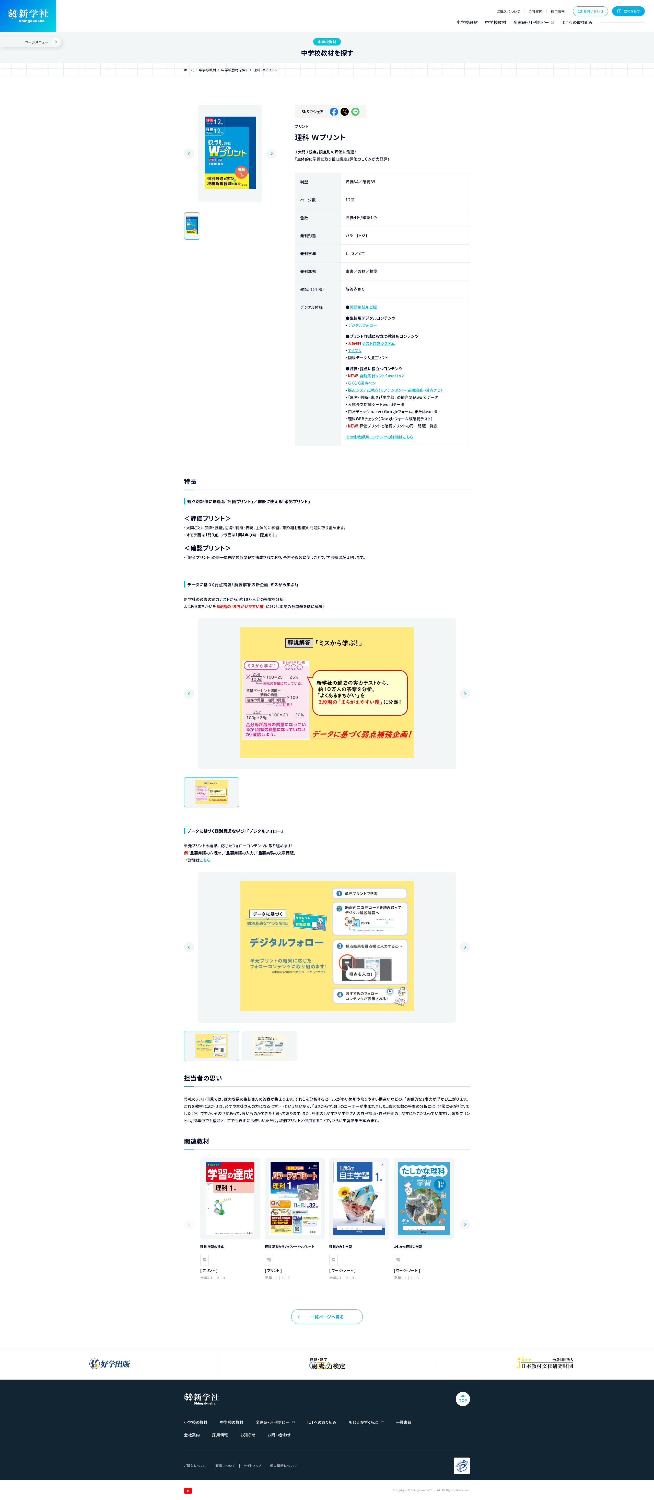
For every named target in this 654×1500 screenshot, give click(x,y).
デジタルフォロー (362, 325)
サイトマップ (253, 1465)
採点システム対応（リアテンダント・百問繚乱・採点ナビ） (395, 390)
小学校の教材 (196, 1422)
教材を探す (632, 11)
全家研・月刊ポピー (531, 22)
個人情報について (283, 1465)
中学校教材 (495, 22)
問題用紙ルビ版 (363, 307)
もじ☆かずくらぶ (363, 1422)
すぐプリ (354, 350)
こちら (205, 860)
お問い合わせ (593, 11)
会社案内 (535, 11)
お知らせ (247, 1434)
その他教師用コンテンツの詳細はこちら (379, 436)
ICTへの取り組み (577, 22)
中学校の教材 (232, 1422)
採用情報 (558, 11)
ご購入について (508, 11)
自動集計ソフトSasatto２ (381, 375)
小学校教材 (467, 22)
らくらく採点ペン (362, 383)
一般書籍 (404, 1422)
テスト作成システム (378, 343)
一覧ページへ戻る (327, 1317)
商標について (225, 1465)
